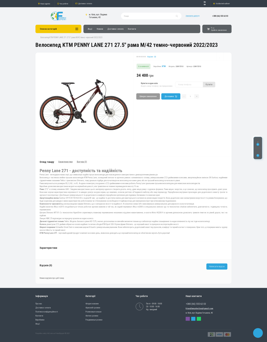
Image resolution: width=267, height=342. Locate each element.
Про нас (38, 304)
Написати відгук (217, 266)
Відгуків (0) (82, 161)
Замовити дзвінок (193, 16)
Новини (100, 29)
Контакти (132, 29)
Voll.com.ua (51, 333)
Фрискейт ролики (93, 308)
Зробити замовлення (219, 30)
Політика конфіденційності (46, 312)
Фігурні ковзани (92, 304)
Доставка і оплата (85, 4)
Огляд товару (47, 161)
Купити (209, 84)
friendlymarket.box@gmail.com (199, 308)
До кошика (169, 96)
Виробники (39, 320)
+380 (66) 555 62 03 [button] (196, 303)
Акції (90, 29)
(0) (155, 57)
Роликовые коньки (93, 312)
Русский (206, 2)
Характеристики (65, 161)
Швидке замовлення (148, 96)
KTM (164, 66)
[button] (45, 3)
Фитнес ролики (92, 316)
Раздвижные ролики (94, 320)
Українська (206, 4)
